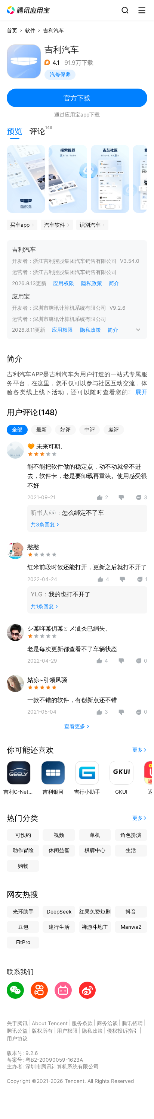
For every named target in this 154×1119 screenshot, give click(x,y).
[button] (28, 10)
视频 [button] (59, 835)
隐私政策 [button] (91, 283)
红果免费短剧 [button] (95, 912)
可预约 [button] (23, 835)
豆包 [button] (23, 927)
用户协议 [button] (17, 1039)
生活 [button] (131, 850)
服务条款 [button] (82, 1023)
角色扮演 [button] (130, 835)
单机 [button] (95, 835)
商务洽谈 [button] (107, 1023)
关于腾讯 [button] (17, 1023)
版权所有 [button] (42, 1031)
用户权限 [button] (67, 1031)
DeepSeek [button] (59, 912)
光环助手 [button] (23, 912)
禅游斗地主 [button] (95, 927)
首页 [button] (12, 31)
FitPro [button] (23, 942)
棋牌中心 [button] (94, 850)
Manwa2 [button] (131, 927)
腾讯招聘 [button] (132, 1023)
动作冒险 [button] (23, 850)
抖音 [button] (131, 912)
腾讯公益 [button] (17, 1031)
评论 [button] (37, 130)
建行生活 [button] (59, 927)
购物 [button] (23, 866)
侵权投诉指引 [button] (122, 1031)
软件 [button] (30, 31)
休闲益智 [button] (59, 850)
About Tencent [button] (50, 1023)
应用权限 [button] (63, 283)
